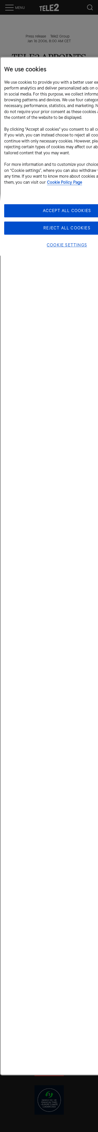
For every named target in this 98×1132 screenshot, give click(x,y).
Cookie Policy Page (64, 182)
